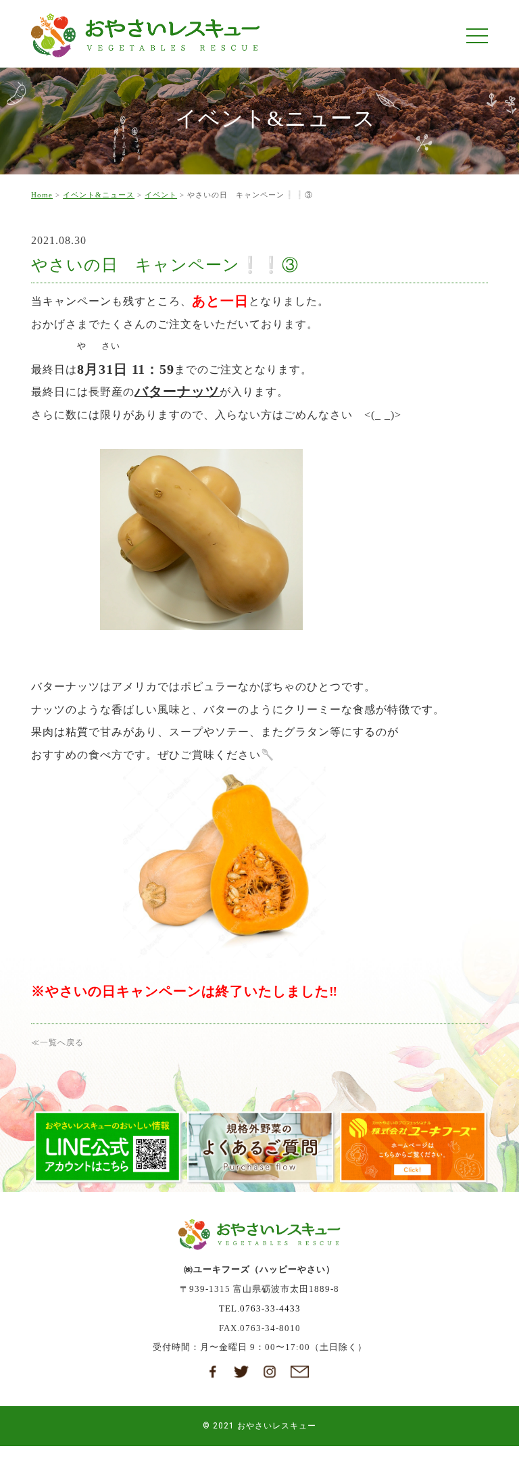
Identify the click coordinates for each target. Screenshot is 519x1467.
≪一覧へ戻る (57, 1042)
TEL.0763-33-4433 (260, 1308)
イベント (161, 195)
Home (42, 195)
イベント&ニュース (98, 195)
